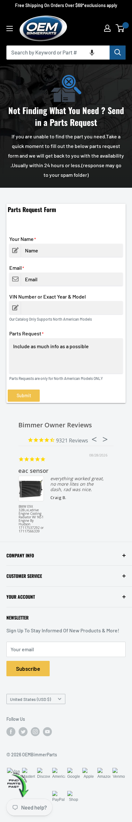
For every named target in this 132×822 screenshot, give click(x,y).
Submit (24, 395)
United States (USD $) (30, 699)
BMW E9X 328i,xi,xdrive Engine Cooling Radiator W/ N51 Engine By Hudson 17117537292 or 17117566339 (31, 517)
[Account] (107, 28)
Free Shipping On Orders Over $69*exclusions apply (66, 5)
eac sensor (33, 470)
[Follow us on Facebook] (10, 731)
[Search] (118, 52)
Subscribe (28, 668)
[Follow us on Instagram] (35, 731)
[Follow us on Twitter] (23, 731)
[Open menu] (9, 28)
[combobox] (58, 52)
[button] (92, 52)
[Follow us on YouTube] (47, 731)
